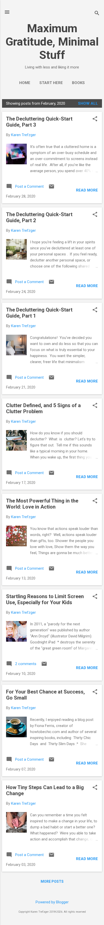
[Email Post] (51, 188)
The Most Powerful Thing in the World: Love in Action (42, 504)
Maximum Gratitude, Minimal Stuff (52, 42)
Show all (88, 103)
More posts (52, 881)
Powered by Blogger (52, 902)
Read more (87, 190)
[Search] (97, 13)
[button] (95, 119)
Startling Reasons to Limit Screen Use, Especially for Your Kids (45, 599)
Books (78, 83)
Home (24, 83)
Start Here (51, 83)
